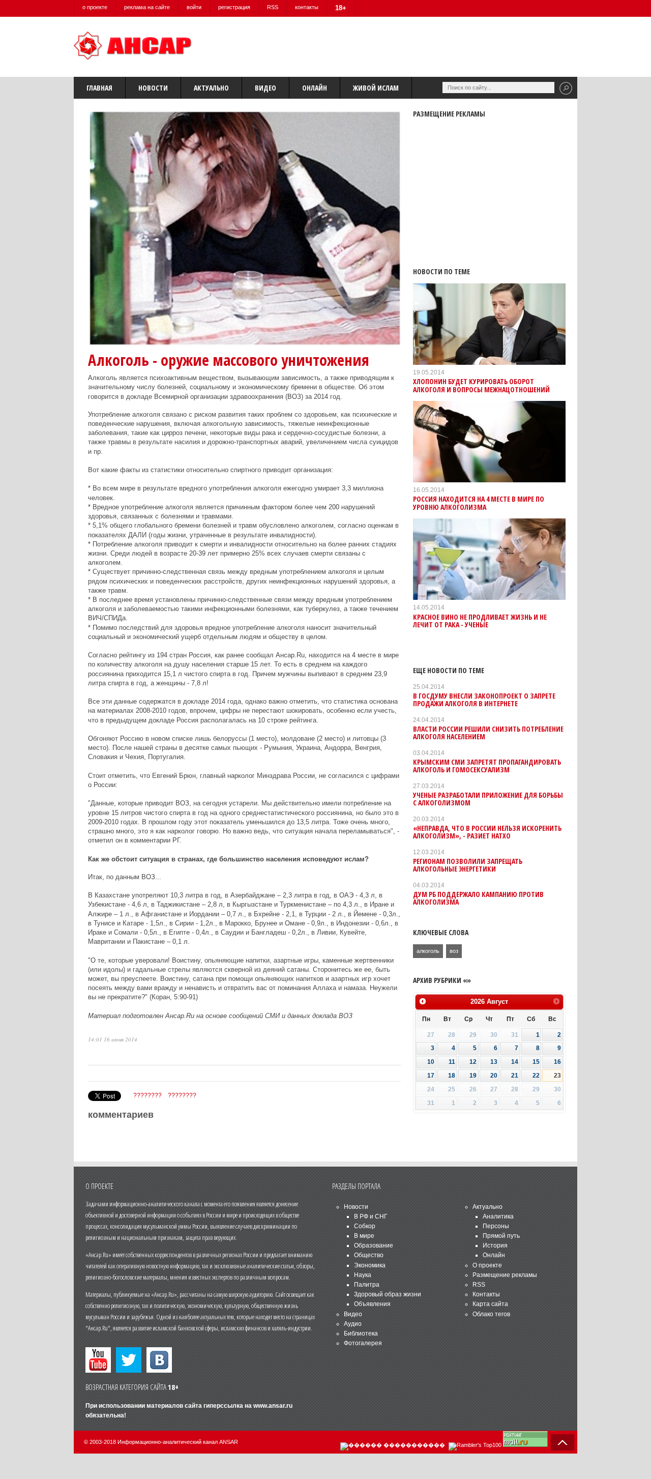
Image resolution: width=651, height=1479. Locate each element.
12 (473, 1061)
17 (430, 1075)
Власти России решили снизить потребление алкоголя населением (488, 732)
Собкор (364, 1226)
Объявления (372, 1304)
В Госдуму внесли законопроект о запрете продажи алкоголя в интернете (484, 699)
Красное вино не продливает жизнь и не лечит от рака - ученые (480, 620)
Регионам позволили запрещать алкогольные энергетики (467, 865)
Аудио (353, 1323)
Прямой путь (501, 1235)
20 (493, 1075)
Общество (368, 1255)
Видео (265, 88)
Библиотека (361, 1333)
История (495, 1245)
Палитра (366, 1284)
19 (473, 1075)
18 (451, 1075)
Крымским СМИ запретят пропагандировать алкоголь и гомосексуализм (487, 765)
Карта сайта (490, 1304)
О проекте (487, 1265)
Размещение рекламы (504, 1275)
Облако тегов (491, 1314)
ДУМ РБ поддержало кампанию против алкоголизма (478, 898)
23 (557, 1075)
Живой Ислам (376, 88)
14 (514, 1061)
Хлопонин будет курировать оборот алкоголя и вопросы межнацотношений (481, 385)
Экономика (370, 1265)
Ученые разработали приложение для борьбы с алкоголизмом (488, 798)
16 (557, 1061)
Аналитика (498, 1216)
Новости (153, 88)
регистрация (234, 7)
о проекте (94, 7)
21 (514, 1075)
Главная (99, 88)
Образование (373, 1245)
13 (493, 1061)
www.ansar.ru (272, 1405)
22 (536, 1075)
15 (536, 1061)
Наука (362, 1275)
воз (454, 951)
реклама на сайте (147, 7)
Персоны (496, 1226)
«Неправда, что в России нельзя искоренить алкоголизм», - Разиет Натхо (487, 831)
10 (430, 1061)
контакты (306, 7)
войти (194, 7)
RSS (272, 7)
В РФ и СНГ (371, 1216)
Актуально (211, 88)
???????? (147, 1095)
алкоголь (428, 951)
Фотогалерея (363, 1343)
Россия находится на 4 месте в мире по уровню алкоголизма (478, 502)
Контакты (486, 1294)
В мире (364, 1235)
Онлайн (314, 88)
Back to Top (562, 1442)
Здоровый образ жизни (387, 1294)
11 (452, 1061)
